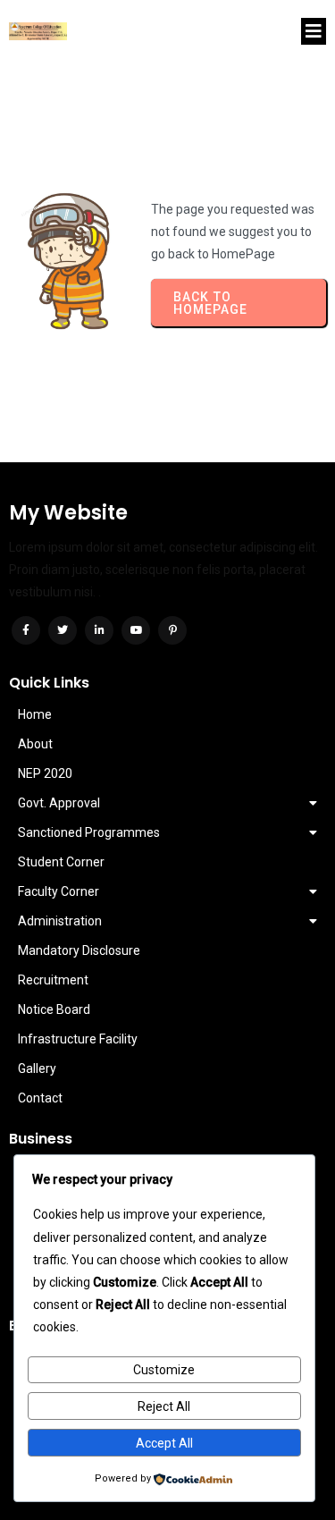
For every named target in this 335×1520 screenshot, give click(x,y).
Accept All (164, 1443)
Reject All (164, 1406)
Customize (164, 1370)
